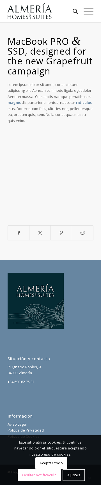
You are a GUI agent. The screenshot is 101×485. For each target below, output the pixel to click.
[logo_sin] (42, 11)
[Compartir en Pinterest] (61, 233)
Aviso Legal (17, 424)
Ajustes (73, 475)
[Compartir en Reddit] (82, 233)
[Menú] (85, 11)
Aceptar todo (51, 463)
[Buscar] (72, 11)
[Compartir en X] (39, 233)
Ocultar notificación (39, 475)
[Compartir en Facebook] (18, 233)
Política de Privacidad (26, 430)
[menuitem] (72, 11)
